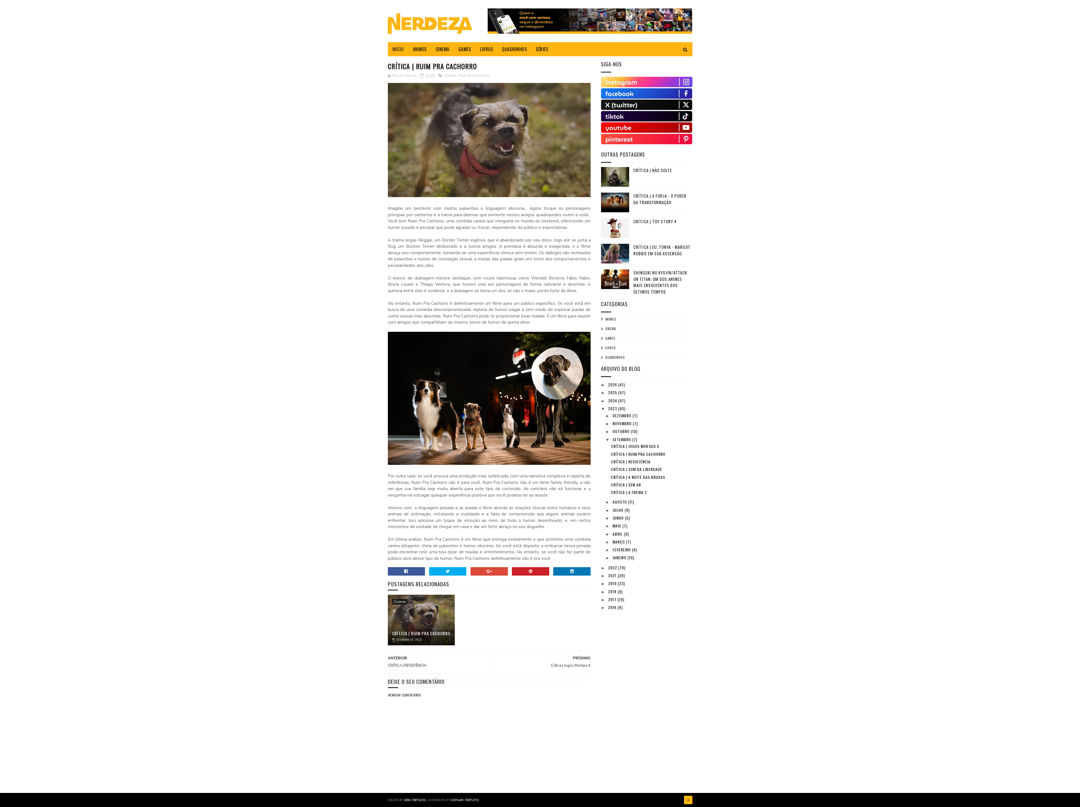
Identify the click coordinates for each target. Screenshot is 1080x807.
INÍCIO (398, 49)
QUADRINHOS (514, 49)
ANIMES (420, 49)
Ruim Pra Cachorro (474, 75)
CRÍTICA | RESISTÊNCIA (631, 462)
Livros (610, 348)
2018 (613, 591)
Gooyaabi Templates (465, 800)
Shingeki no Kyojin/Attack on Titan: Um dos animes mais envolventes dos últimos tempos (660, 282)
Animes (610, 319)
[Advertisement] (643, 653)
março (619, 542)
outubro (622, 431)
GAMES (464, 49)
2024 (613, 401)
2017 (613, 599)
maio (617, 526)
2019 (613, 583)
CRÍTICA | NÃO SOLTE (652, 170)
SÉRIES (542, 49)
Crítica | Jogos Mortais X (635, 446)
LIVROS (486, 49)
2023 (613, 408)
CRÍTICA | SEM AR (626, 485)
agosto (620, 502)
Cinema (450, 75)
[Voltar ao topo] (688, 800)
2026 (613, 384)
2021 (613, 575)
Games (610, 338)
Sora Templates (415, 800)
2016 (613, 607)
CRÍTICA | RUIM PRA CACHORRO (421, 633)
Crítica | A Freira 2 (629, 492)
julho (619, 510)
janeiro (620, 557)
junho (619, 518)
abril (618, 534)
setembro (622, 439)
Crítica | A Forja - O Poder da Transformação (660, 199)
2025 (613, 392)
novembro (623, 423)
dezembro (623, 415)
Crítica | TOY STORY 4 (655, 221)
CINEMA (442, 49)
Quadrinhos (615, 357)
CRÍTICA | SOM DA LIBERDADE (636, 469)
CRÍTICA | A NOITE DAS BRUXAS (638, 477)
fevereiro (622, 550)
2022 (613, 568)
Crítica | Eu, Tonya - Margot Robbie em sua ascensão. (661, 250)
